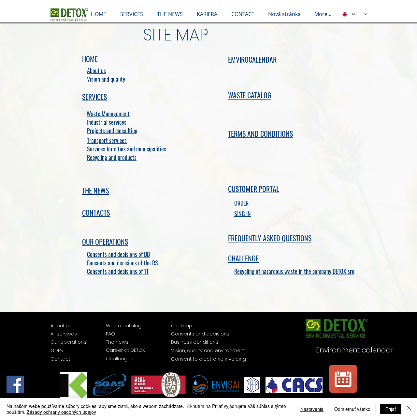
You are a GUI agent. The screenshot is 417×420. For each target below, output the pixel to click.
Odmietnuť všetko (352, 409)
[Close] (409, 409)
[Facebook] (15, 384)
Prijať (390, 409)
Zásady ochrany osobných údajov (61, 412)
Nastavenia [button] (312, 409)
